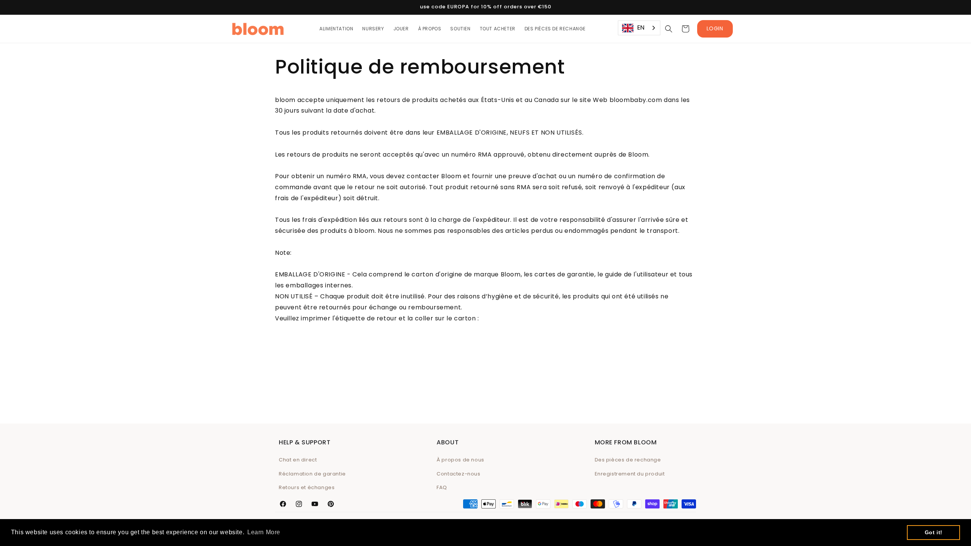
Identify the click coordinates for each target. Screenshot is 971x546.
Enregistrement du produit (630, 473)
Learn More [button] (263, 532)
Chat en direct (298, 459)
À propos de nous (460, 459)
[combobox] (639, 27)
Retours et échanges (307, 487)
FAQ (442, 487)
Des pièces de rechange (628, 459)
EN (641, 27)
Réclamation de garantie (312, 473)
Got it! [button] (934, 532)
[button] (668, 28)
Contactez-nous (458, 473)
